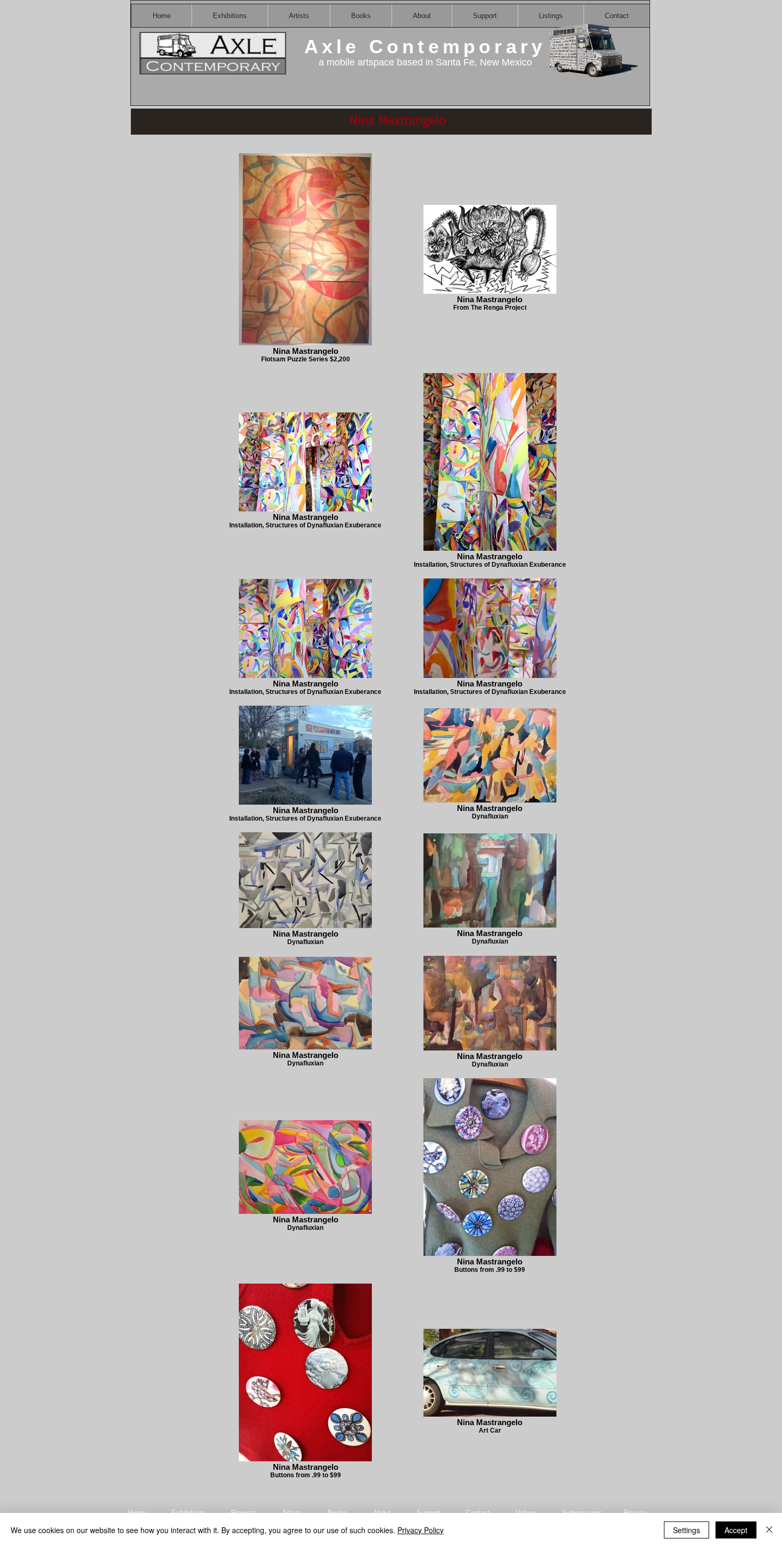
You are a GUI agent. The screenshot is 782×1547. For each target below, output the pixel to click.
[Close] (769, 1529)
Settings (686, 1530)
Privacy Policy (420, 1530)
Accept (736, 1530)
